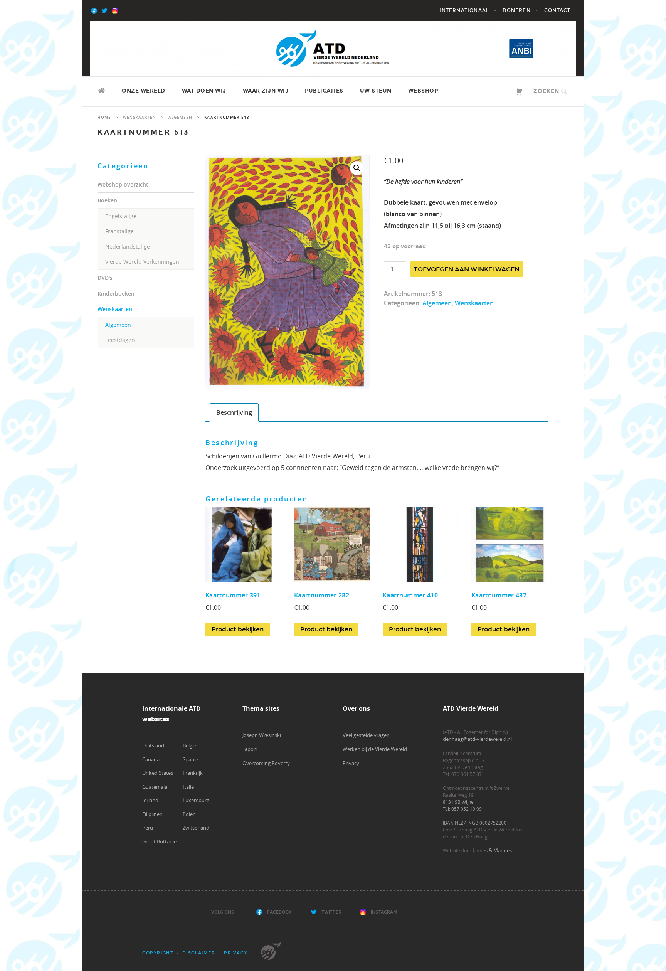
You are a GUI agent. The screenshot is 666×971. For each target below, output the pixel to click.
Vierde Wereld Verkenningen (142, 261)
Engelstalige (120, 216)
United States (157, 772)
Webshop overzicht (123, 184)
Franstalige (119, 231)
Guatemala (154, 786)
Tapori (249, 748)
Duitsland (153, 745)
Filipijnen (152, 814)
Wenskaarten (115, 309)
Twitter (331, 912)
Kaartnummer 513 (144, 132)
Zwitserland (196, 827)
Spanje (190, 759)
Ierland (150, 800)
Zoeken (546, 91)
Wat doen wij (204, 91)
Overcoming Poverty (266, 763)
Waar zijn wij (266, 91)
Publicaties (324, 91)
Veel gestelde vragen (366, 735)
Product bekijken (238, 629)
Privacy (351, 763)
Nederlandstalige (127, 246)
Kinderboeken (116, 293)
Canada (151, 759)
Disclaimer (198, 953)
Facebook (279, 912)
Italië (188, 786)
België (189, 745)
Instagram (384, 912)
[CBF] (555, 48)
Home (104, 117)
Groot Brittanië (159, 841)
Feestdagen (120, 339)
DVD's (105, 277)
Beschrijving (234, 412)
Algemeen (118, 324)
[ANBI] (521, 48)
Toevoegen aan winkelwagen (467, 269)
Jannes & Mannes (492, 850)
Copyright (157, 953)
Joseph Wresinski (261, 735)
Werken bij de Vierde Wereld (375, 748)
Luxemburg (196, 800)
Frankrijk (193, 772)
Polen (189, 814)
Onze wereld (143, 91)
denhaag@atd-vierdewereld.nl (477, 738)
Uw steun (376, 91)
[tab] (234, 412)
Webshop (423, 91)
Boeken (107, 200)
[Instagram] (126, 10)
